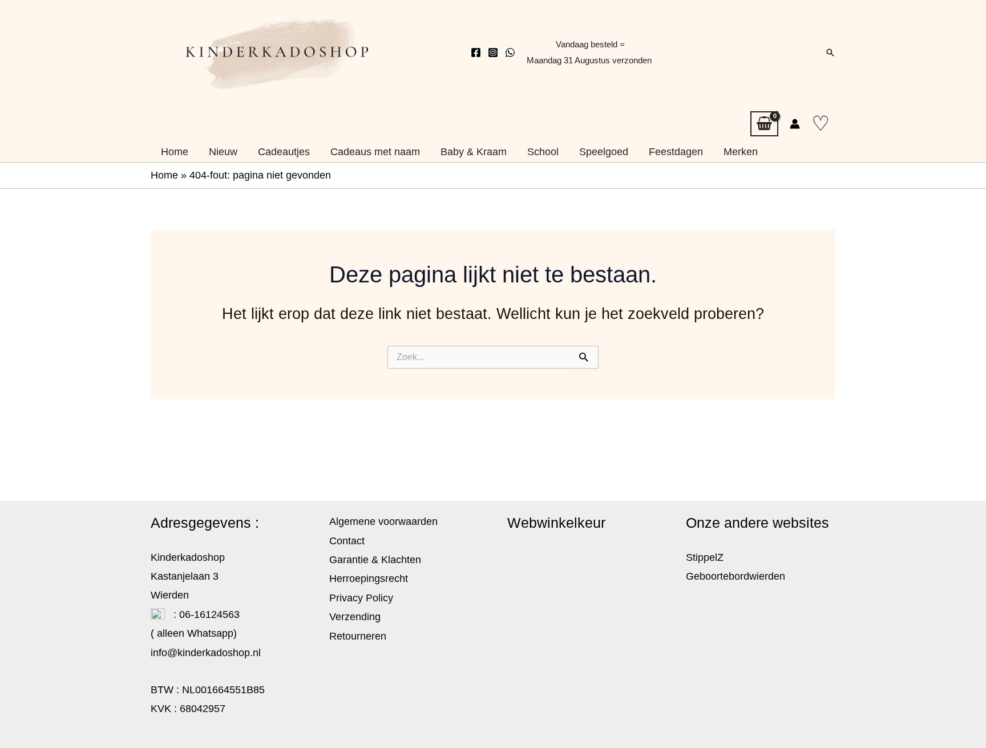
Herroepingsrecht (368, 578)
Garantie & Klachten (375, 559)
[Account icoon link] (795, 124)
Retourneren (357, 636)
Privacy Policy (361, 598)
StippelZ (705, 557)
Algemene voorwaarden (383, 521)
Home (164, 175)
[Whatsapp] (510, 52)
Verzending (355, 616)
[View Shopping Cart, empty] (764, 124)
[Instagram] (493, 52)
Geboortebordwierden (735, 576)
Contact (347, 541)
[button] (830, 52)
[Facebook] (476, 52)
